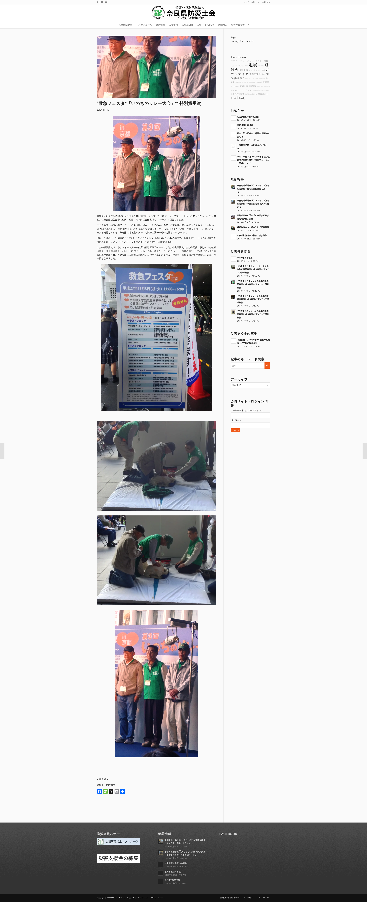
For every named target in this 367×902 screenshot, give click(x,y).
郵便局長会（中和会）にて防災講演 (253, 227)
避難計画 (260, 86)
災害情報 (252, 70)
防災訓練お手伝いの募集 (248, 117)
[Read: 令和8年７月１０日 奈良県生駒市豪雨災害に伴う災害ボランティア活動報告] (233, 297)
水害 (241, 70)
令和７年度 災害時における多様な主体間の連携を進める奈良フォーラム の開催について (253, 160)
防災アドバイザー (251, 78)
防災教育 (259, 82)
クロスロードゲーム (238, 61)
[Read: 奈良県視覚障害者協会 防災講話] (233, 236)
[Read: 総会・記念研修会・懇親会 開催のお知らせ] (233, 134)
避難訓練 (262, 94)
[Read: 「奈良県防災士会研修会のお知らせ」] (233, 146)
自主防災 (239, 98)
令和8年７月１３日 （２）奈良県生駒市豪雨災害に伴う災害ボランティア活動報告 (253, 269)
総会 (266, 60)
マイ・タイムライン (242, 90)
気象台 (241, 65)
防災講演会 (239, 94)
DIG (253, 90)
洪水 (236, 66)
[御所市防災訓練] (365, 451)
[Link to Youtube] (102, 2)
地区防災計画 (250, 94)
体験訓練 (245, 82)
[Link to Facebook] (97, 2)
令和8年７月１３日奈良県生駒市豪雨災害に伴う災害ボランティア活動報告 (253, 284)
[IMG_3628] (156, 67)
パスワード (236, 420)
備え (242, 78)
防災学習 (238, 82)
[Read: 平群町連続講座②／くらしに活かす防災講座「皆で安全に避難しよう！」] (233, 186)
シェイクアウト (256, 61)
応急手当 (258, 90)
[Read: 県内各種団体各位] (233, 126)
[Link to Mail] (106, 2)
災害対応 (261, 66)
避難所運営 (255, 74)
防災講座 (265, 90)
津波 (246, 66)
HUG (247, 61)
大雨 (263, 74)
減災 (232, 66)
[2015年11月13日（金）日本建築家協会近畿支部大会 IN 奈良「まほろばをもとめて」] (2, 451)
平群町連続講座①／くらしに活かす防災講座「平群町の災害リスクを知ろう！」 (253, 203)
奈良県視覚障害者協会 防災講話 (252, 235)
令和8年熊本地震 (244, 258)
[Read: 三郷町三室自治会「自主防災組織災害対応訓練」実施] (233, 216)
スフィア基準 (260, 70)
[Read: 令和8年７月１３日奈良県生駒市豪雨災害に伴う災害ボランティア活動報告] (233, 282)
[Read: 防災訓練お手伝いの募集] (233, 118)
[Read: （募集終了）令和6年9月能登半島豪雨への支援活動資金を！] (233, 341)
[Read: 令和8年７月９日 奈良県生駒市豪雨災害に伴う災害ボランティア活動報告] (233, 312)
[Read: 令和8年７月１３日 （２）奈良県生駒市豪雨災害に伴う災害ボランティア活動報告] (233, 267)
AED (232, 90)
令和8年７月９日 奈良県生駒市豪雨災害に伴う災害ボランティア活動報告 (253, 314)
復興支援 (262, 78)
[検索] (248, 24)
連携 (232, 94)
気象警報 (267, 86)
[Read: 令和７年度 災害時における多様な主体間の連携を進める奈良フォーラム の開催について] (233, 158)
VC (256, 94)
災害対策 (252, 86)
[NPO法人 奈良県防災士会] (183, 12)
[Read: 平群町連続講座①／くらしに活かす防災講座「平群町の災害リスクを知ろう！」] (233, 201)
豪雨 (246, 69)
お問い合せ (266, 2)
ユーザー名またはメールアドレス (247, 410)
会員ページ (255, 2)
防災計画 (244, 86)
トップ (246, 2)
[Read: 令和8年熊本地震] (233, 259)
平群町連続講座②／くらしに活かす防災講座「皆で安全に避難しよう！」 (253, 188)
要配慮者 (252, 82)
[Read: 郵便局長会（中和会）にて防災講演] (233, 228)
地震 (253, 64)
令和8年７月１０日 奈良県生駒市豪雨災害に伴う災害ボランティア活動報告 (253, 299)
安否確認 (236, 86)
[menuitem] (246, 2)
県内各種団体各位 (245, 125)
